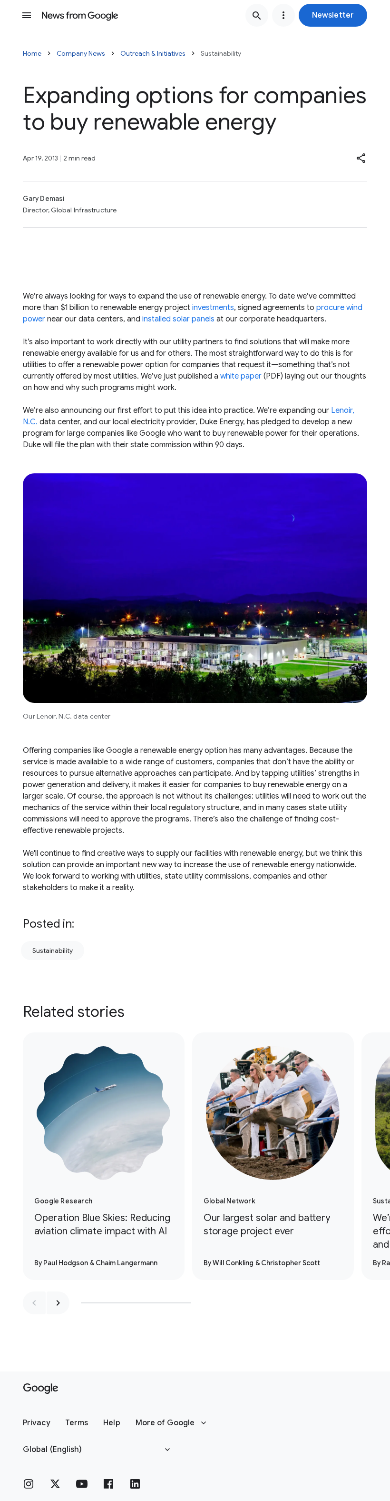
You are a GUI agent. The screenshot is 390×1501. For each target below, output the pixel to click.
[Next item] (58, 1302)
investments (213, 307)
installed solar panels (178, 319)
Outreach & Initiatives (152, 53)
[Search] (256, 15)
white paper (241, 376)
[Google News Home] (80, 15)
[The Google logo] (40, 1388)
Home (32, 53)
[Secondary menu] (283, 15)
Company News (81, 53)
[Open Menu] (26, 15)
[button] (333, 15)
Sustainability (52, 950)
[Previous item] (34, 1302)
